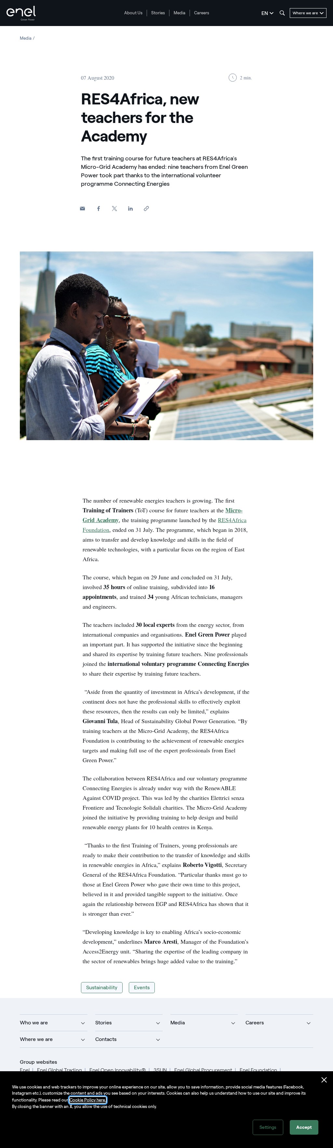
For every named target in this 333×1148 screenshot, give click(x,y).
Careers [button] (255, 1023)
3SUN (160, 1070)
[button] (82, 208)
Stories (158, 12)
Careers (201, 12)
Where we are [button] (36, 1039)
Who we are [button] (34, 1023)
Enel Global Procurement (203, 1070)
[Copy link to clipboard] (146, 208)
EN (264, 13)
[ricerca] (282, 13)
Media (179, 12)
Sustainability (101, 987)
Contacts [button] (105, 1039)
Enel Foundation (258, 1070)
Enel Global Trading (59, 1070)
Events (142, 987)
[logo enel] (21, 13)
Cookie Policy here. (88, 1100)
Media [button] (177, 1023)
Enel (25, 1070)
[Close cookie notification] (324, 1080)
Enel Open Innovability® (117, 1070)
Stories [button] (103, 1023)
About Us (133, 12)
